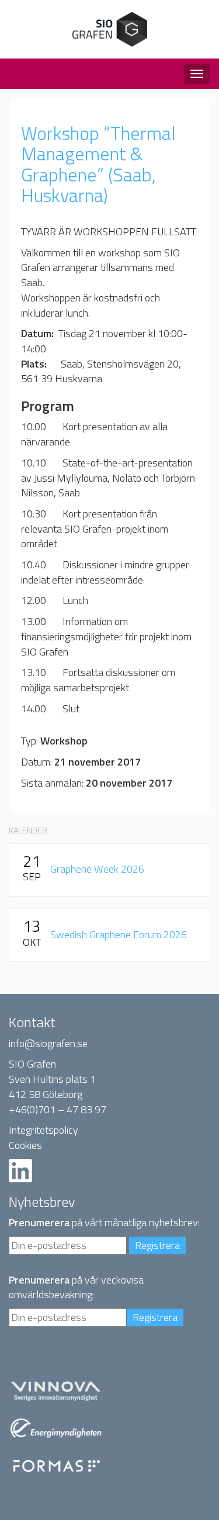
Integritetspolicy (43, 1130)
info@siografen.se (48, 1043)
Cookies (25, 1145)
